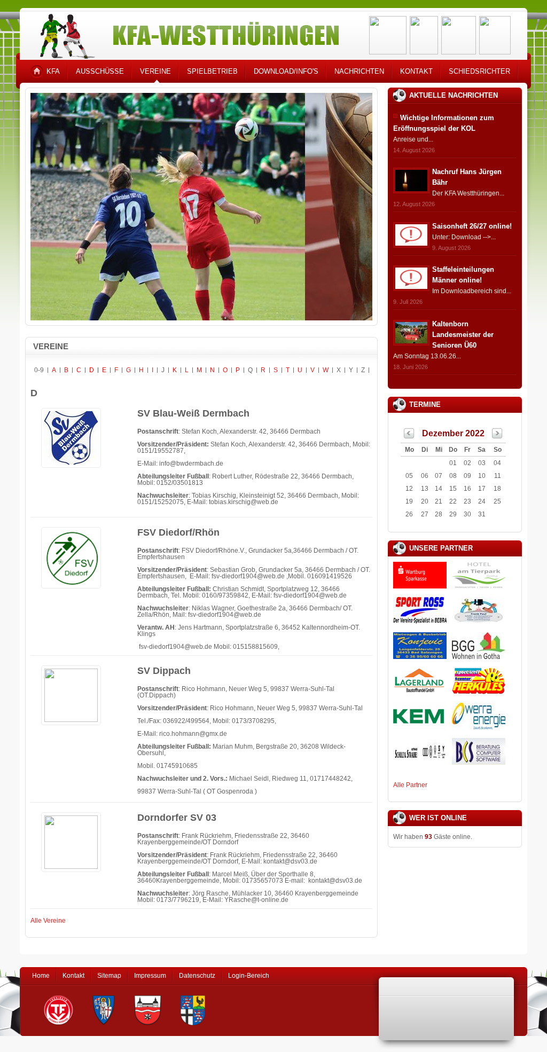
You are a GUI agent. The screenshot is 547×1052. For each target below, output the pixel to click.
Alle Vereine (48, 920)
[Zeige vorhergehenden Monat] (409, 436)
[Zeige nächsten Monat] (497, 436)
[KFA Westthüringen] (185, 33)
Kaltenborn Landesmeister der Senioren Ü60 (463, 334)
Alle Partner (410, 785)
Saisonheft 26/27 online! (472, 226)
